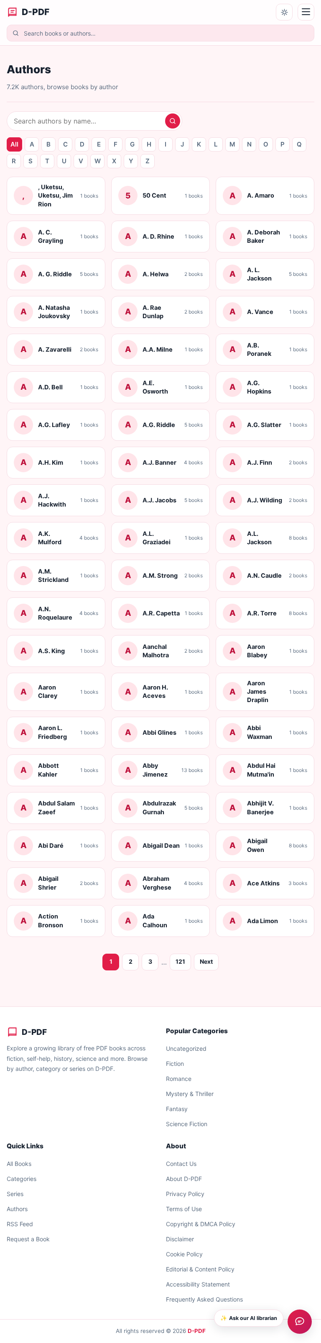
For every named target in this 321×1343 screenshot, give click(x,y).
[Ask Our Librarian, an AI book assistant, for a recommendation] (300, 1322)
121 (180, 961)
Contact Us (181, 1163)
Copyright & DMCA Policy (200, 1223)
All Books (19, 1163)
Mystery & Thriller (190, 1093)
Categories (21, 1178)
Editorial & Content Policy (200, 1269)
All (14, 144)
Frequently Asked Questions (204, 1299)
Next (206, 961)
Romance (178, 1078)
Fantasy (177, 1108)
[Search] (172, 121)
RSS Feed (20, 1223)
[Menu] (306, 12)
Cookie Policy (184, 1254)
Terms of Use (184, 1208)
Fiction (175, 1063)
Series (15, 1193)
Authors (17, 1208)
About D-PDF (184, 1178)
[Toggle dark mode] (284, 12)
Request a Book (28, 1239)
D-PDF (197, 1331)
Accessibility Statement (198, 1284)
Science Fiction (186, 1123)
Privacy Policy (185, 1193)
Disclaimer (180, 1239)
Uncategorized (186, 1048)
